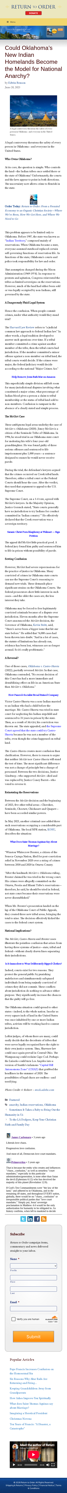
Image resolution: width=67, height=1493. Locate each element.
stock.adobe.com (44, 1090)
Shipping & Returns (14, 1485)
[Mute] (47, 1464)
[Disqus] (33, 1172)
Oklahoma (50, 1105)
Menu (12, 22)
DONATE (33, 13)
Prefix (13, 1270)
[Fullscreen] (53, 1464)
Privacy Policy (31, 1485)
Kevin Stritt (40, 625)
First (12, 1282)
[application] (33, 1454)
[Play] (14, 1464)
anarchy (14, 1105)
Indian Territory (15, 241)
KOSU (51, 829)
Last (12, 1293)
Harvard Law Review (22, 327)
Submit (33, 1336)
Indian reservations (31, 1105)
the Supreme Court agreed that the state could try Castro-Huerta (33, 730)
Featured (14, 1100)
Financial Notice (46, 1485)
